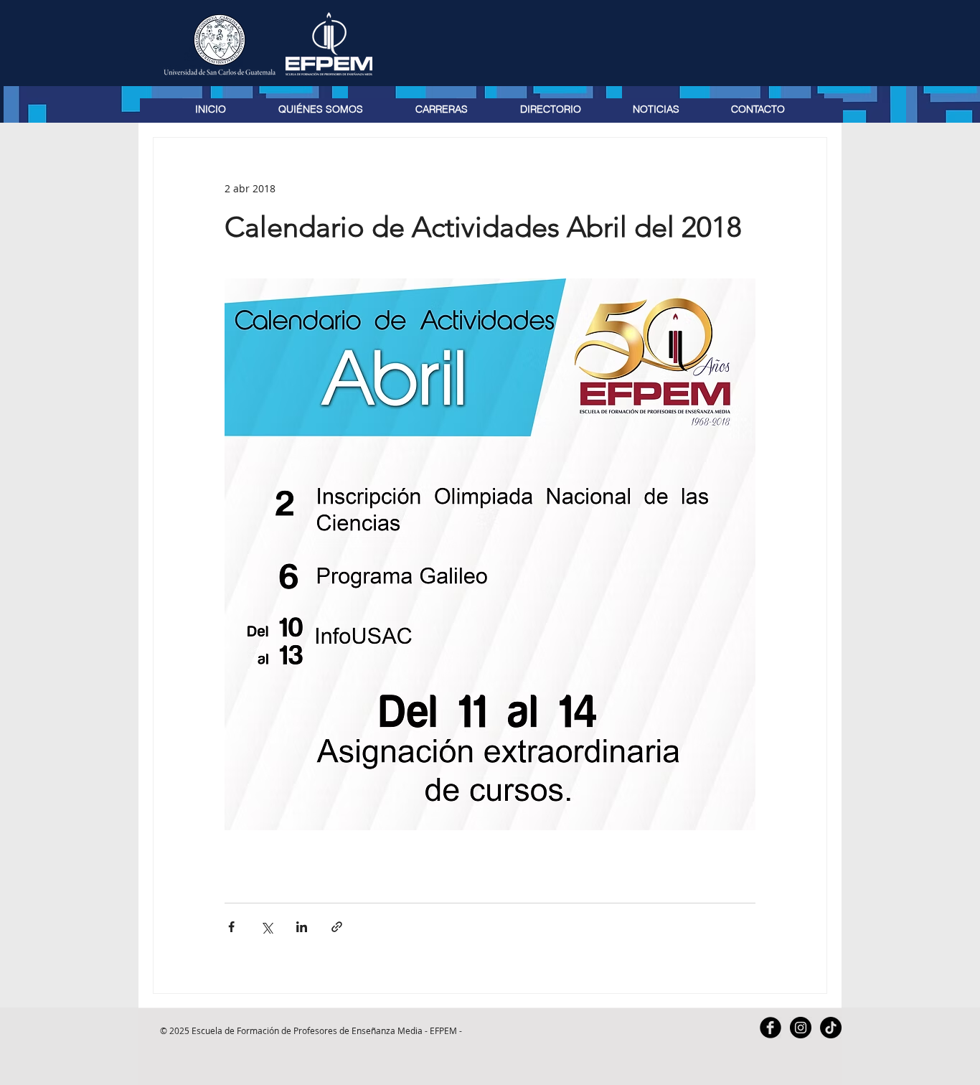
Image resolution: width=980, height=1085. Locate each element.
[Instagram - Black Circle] (800, 1027)
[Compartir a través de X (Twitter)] (266, 927)
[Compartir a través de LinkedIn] (301, 927)
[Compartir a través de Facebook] (231, 927)
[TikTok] (831, 1027)
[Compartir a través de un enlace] (337, 927)
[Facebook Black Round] (770, 1027)
